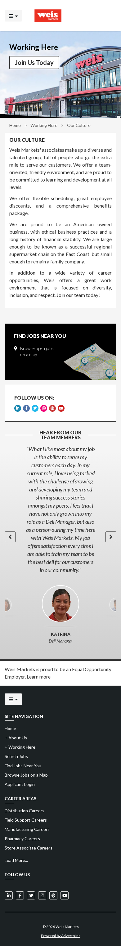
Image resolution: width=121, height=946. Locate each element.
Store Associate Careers (28, 847)
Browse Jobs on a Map (26, 775)
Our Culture (27, 139)
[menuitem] (60, 811)
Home (15, 125)
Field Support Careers (26, 820)
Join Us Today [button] (34, 62)
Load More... (16, 860)
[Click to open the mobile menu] (13, 15)
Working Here (20, 747)
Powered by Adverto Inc (60, 935)
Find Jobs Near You (23, 765)
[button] (10, 536)
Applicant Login (20, 784)
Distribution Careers (24, 810)
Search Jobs (16, 756)
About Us (16, 737)
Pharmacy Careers (22, 838)
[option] (60, 509)
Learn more (39, 676)
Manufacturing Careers (27, 829)
